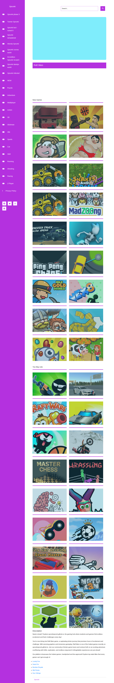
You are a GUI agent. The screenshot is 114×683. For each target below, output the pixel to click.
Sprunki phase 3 (13, 14)
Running (10, 161)
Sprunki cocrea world (13, 51)
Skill (9, 154)
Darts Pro (36, 664)
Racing (10, 176)
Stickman (10, 125)
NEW (9, 81)
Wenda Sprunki (13, 44)
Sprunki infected (13, 73)
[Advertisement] (69, 38)
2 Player (10, 183)
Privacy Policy (11, 191)
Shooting (10, 169)
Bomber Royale (38, 667)
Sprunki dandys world (13, 65)
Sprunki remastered (11, 36)
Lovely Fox (36, 661)
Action (9, 110)
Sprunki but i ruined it (12, 29)
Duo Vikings (37, 673)
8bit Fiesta (36, 670)
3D (8, 117)
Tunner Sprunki (13, 22)
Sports (9, 139)
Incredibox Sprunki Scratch (13, 58)
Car (8, 147)
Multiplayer (11, 103)
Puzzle (9, 88)
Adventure (11, 95)
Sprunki (36, 679)
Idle (8, 132)
